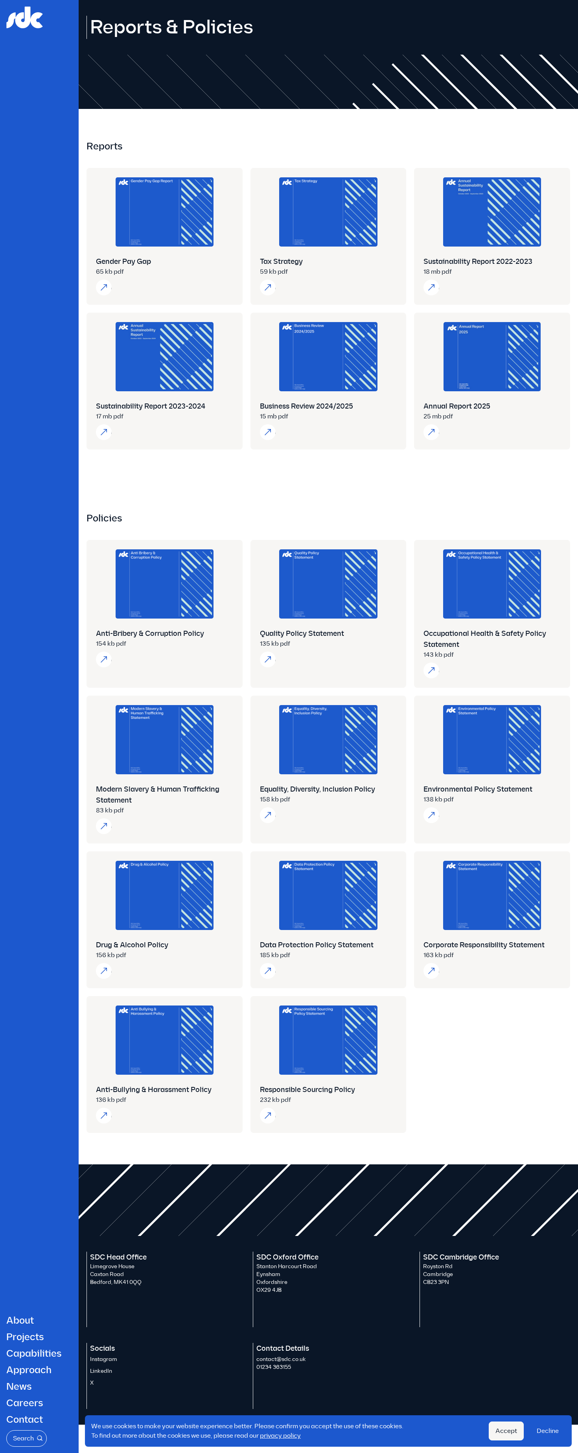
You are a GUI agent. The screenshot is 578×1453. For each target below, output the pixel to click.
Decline (548, 1431)
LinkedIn (101, 1371)
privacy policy (280, 1435)
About (20, 1320)
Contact (24, 1419)
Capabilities (34, 1353)
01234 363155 (273, 1367)
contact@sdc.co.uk (281, 1359)
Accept (506, 1431)
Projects (25, 1337)
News (19, 1386)
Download (107, 287)
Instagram (103, 1359)
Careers (24, 1403)
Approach (29, 1370)
